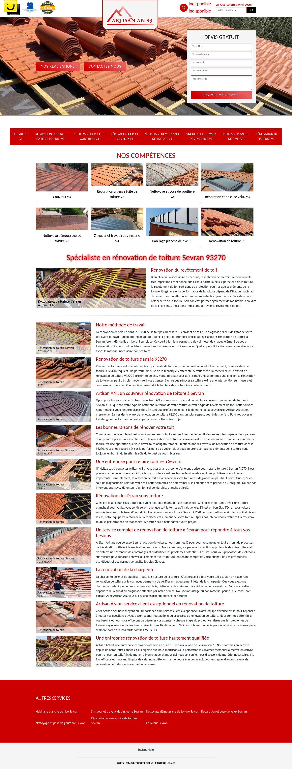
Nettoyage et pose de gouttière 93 (89, 137)
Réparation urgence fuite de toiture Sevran (114, 721)
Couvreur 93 (20, 137)
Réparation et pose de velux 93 (125, 137)
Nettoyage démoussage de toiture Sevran (172, 711)
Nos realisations (58, 67)
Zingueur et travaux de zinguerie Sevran (117, 711)
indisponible (200, 4)
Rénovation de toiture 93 (266, 137)
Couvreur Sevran (156, 723)
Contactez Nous (105, 67)
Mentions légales (165, 763)
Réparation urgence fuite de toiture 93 (50, 137)
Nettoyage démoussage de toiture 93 (162, 137)
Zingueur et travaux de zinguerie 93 (201, 137)
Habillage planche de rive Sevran (57, 711)
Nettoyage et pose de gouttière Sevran (60, 723)
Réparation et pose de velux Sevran (224, 711)
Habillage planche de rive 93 (235, 137)
